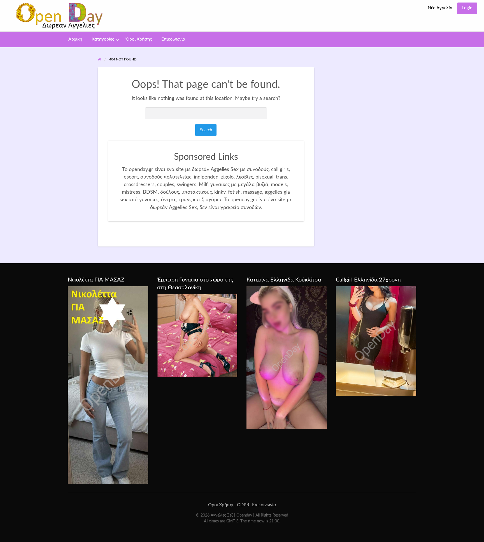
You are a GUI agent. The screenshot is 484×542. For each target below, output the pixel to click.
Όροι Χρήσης (139, 39)
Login (467, 8)
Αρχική (75, 39)
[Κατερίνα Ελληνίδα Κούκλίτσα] (286, 357)
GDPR (243, 505)
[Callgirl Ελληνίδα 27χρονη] (376, 341)
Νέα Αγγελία (440, 8)
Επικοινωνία (173, 39)
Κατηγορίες (103, 39)
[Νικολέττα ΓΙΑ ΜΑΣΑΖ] (108, 385)
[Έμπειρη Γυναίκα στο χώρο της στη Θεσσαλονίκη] (197, 335)
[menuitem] (440, 8)
